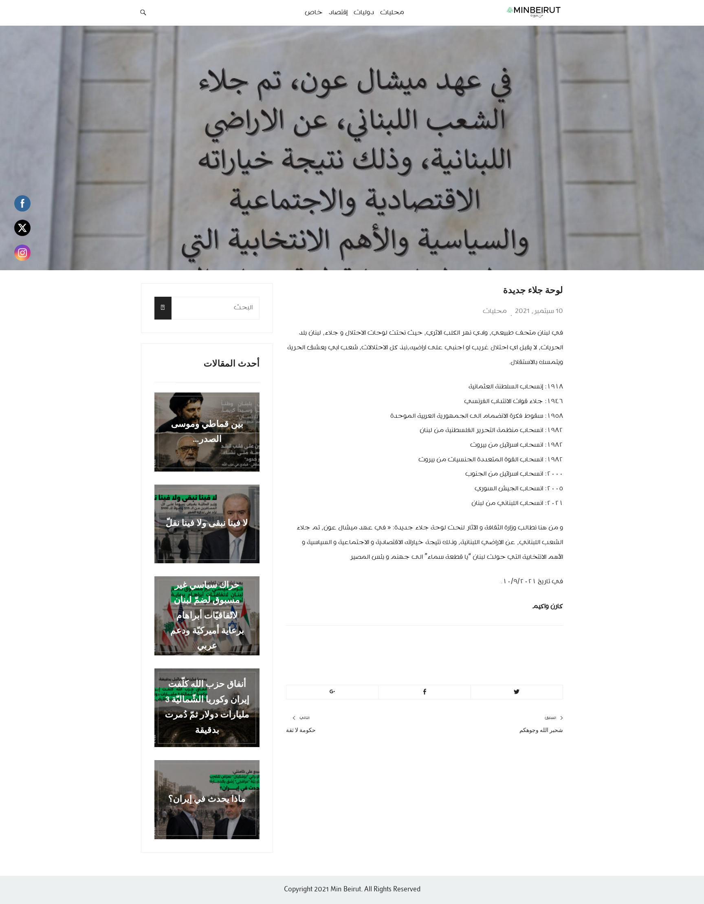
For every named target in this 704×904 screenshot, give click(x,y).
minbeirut (495, 643)
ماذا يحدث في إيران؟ (207, 799)
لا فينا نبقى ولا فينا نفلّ (207, 524)
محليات (495, 311)
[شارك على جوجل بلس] (332, 692)
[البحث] (163, 308)
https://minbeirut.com (471, 662)
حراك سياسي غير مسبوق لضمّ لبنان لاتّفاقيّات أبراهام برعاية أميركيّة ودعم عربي (207, 615)
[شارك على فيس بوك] (424, 692)
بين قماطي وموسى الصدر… (207, 432)
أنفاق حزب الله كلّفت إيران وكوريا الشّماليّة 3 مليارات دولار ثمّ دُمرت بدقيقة (207, 707)
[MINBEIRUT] (515, 11)
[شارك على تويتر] (517, 692)
